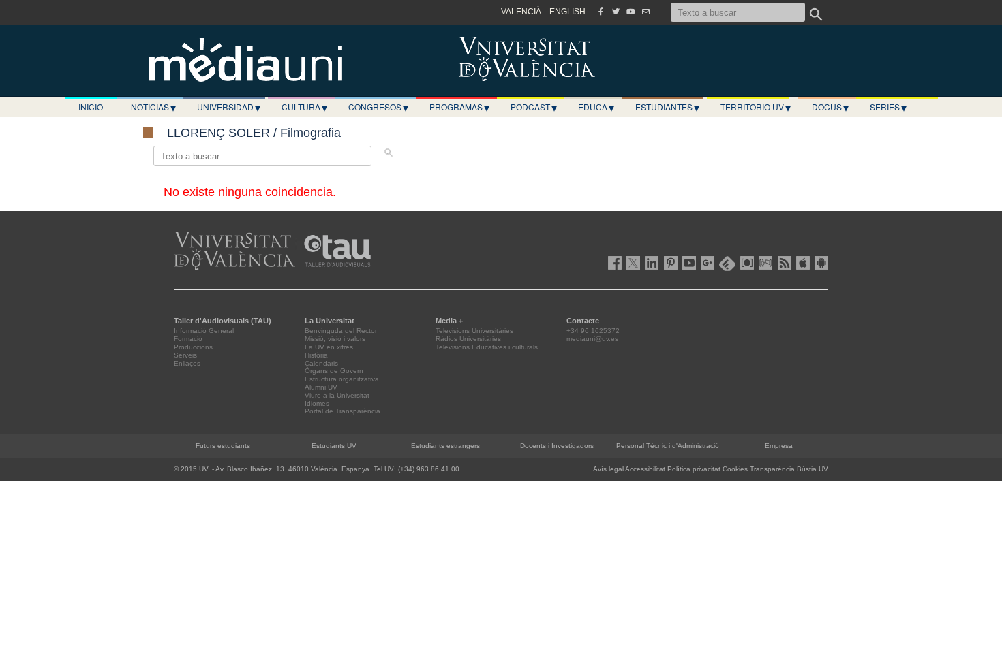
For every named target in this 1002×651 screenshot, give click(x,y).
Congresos (378, 106)
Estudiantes (667, 106)
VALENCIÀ (521, 11)
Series (888, 106)
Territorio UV (755, 106)
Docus (830, 106)
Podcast (534, 106)
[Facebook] (600, 11)
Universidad (228, 106)
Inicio (90, 106)
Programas (459, 106)
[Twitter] (615, 11)
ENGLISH (567, 11)
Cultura (304, 106)
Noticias (153, 106)
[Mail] (645, 11)
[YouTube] (630, 11)
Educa (596, 106)
